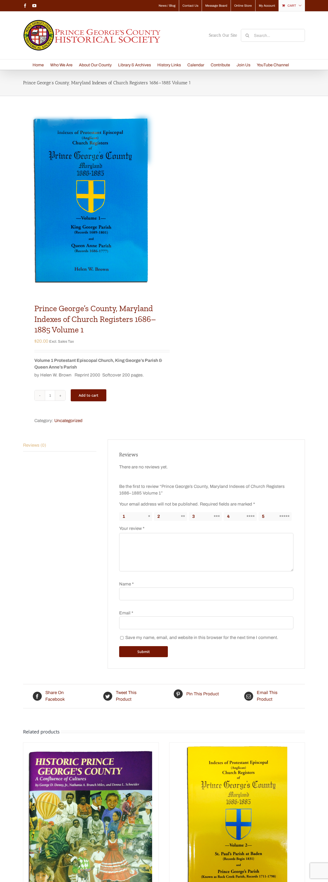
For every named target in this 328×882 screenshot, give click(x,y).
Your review (132, 528)
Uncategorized (68, 420)
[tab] (59, 445)
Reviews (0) (34, 445)
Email (126, 613)
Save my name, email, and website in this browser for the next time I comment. (201, 637)
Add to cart (88, 395)
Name (126, 584)
